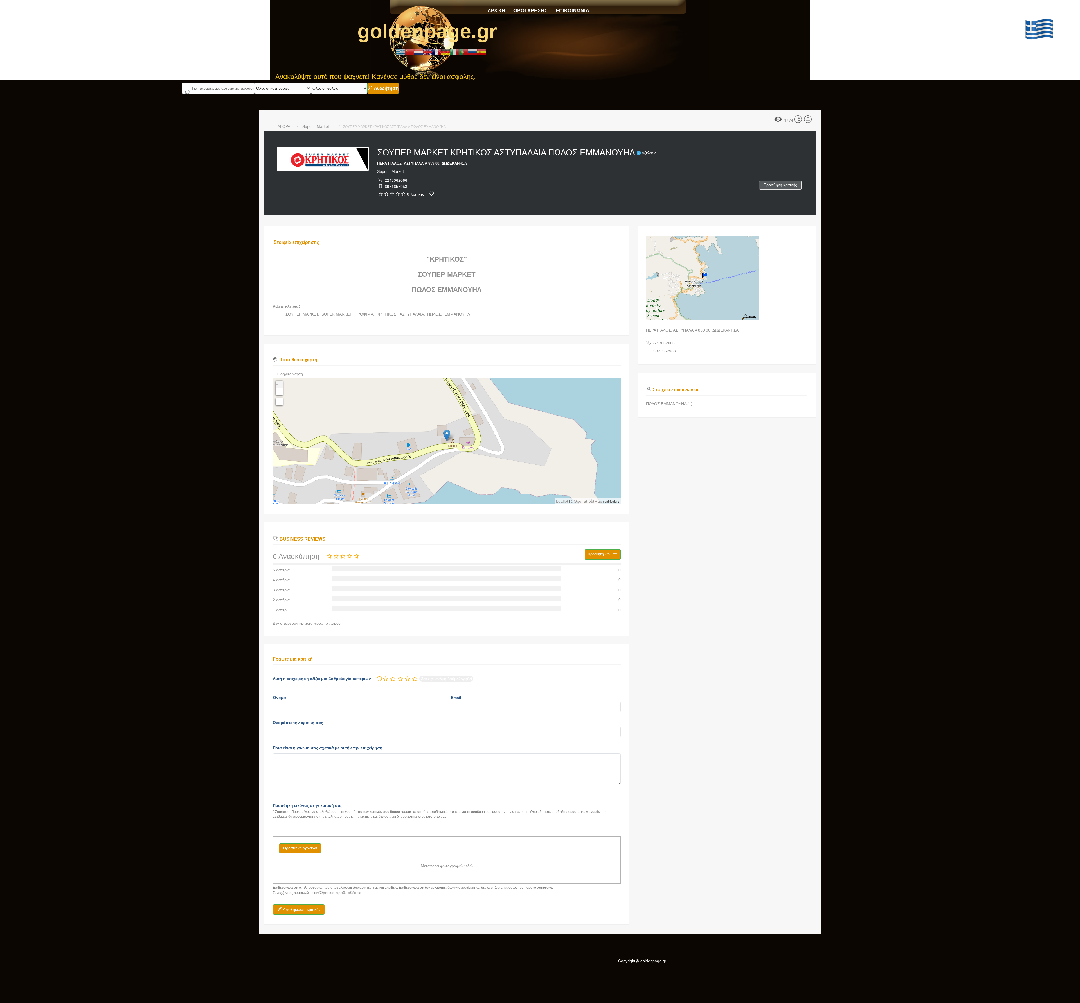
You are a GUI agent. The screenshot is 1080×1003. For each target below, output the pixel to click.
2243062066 (396, 180)
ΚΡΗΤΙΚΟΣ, (388, 314)
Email (456, 697)
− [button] (277, 391)
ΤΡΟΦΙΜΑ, (365, 314)
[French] (436, 51)
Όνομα (279, 697)
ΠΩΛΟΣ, (435, 314)
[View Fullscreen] (279, 401)
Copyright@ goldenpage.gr (642, 961)
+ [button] (277, 384)
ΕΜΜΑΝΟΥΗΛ (457, 314)
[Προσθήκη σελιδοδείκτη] (431, 194)
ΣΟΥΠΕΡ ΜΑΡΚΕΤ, (302, 314)
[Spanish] (481, 51)
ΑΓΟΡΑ (284, 126)
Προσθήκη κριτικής (780, 185)
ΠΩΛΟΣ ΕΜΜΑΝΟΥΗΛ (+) (669, 403)
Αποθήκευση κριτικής (301, 909)
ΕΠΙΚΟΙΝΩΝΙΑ (572, 10)
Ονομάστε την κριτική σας (298, 722)
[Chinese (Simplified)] (409, 51)
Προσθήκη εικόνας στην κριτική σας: (308, 805)
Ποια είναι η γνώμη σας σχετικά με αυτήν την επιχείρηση (327, 748)
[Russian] (472, 51)
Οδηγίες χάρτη (290, 374)
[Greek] (400, 51)
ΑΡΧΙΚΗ (496, 10)
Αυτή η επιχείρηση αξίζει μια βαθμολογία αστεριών (322, 678)
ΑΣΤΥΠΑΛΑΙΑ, (413, 314)
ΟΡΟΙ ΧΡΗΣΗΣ (530, 10)
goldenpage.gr (427, 31)
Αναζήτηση (386, 88)
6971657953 (396, 186)
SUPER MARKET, (337, 314)
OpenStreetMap (588, 501)
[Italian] (454, 51)
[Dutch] (418, 51)
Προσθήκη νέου (600, 554)
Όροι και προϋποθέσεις (340, 892)
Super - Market (315, 126)
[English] (427, 51)
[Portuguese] (463, 51)
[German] (445, 51)
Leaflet (562, 501)
